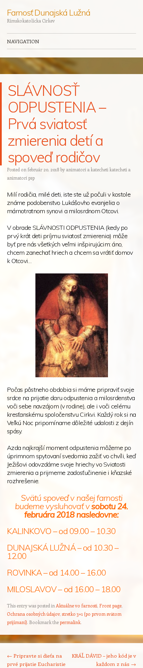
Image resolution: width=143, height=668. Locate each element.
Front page (110, 605)
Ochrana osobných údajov (33, 614)
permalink (70, 622)
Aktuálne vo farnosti (76, 605)
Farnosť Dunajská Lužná (48, 12)
